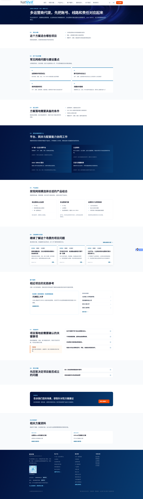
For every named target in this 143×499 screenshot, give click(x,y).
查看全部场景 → (78, 484)
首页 (45, 2)
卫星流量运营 (78, 479)
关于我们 (88, 2)
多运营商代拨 (57, 461)
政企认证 (77, 471)
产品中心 (61, 2)
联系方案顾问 (103, 401)
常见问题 (97, 463)
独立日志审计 (57, 469)
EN (113, 2)
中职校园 (77, 459)
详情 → (53, 262)
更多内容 (84, 311)
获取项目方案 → (40, 485)
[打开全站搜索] (109, 2)
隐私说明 (92, 491)
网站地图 (97, 491)
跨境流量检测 (57, 466)
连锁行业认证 (78, 474)
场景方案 (52, 2)
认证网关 (56, 459)
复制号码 (45, 477)
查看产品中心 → (57, 471)
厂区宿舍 (77, 466)
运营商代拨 (77, 461)
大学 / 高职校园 (78, 456)
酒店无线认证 (78, 476)
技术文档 (97, 462)
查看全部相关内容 (107, 242)
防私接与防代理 (57, 464)
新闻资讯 (95, 2)
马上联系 (119, 2)
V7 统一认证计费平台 (59, 456)
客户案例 (70, 2)
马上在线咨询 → (33, 485)
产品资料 (97, 460)
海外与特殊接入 (78, 482)
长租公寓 (77, 469)
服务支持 (79, 2)
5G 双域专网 (77, 464)
